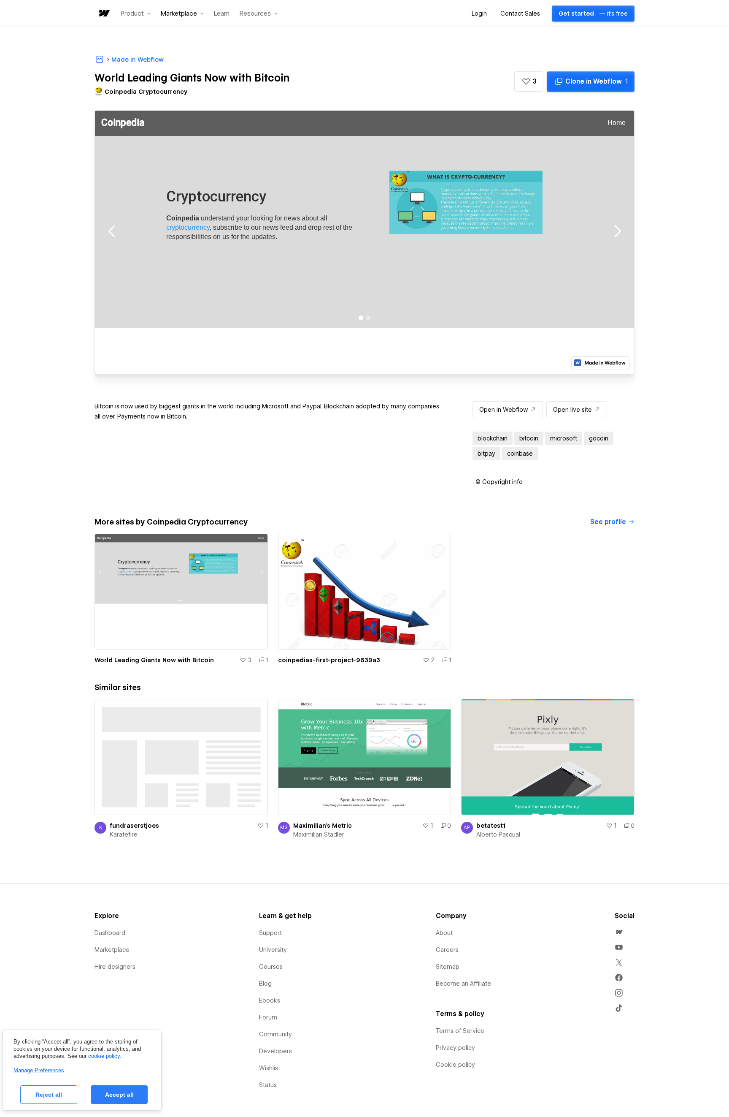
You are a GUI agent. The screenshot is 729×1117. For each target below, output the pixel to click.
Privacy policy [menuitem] (455, 1047)
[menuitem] (619, 932)
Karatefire (124, 834)
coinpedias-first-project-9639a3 (329, 660)
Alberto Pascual (498, 834)
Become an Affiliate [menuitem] (463, 983)
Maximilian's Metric (322, 825)
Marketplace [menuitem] (112, 949)
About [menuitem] (444, 932)
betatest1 (490, 825)
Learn (222, 13)
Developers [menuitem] (275, 1051)
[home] (104, 13)
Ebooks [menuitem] (269, 1000)
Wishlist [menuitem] (269, 1068)
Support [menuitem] (270, 932)
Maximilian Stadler (318, 834)
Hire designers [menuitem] (114, 966)
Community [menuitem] (275, 1034)
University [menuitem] (273, 949)
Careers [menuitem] (447, 949)
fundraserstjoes (134, 825)
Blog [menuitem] (265, 983)
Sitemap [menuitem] (447, 966)
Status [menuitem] (268, 1085)
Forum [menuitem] (268, 1017)
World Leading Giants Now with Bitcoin (154, 660)
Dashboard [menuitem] (109, 932)
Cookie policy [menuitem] (455, 1064)
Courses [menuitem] (271, 966)
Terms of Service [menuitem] (460, 1030)
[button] (136, 13)
